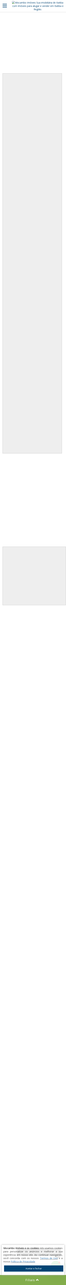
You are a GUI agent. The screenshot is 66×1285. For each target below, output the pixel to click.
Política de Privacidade (23, 1261)
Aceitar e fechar (34, 1268)
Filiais (30, 1280)
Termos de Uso (49, 1258)
